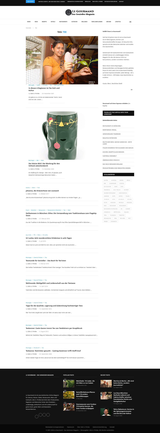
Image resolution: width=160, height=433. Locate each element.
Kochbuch (121, 199)
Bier (105, 183)
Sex (121, 209)
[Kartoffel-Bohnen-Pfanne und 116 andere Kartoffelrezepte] (68, 395)
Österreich (114, 221)
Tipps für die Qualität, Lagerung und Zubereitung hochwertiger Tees (54, 306)
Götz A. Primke (34, 93)
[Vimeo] (124, 4)
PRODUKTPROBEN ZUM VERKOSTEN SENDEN (116, 168)
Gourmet (126, 189)
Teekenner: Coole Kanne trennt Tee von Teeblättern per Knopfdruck (54, 328)
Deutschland (107, 186)
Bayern (121, 180)
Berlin (128, 180)
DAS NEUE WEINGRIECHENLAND (112, 164)
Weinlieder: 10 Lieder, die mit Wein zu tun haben (85, 382)
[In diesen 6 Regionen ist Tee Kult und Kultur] (62, 60)
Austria (106, 180)
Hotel (113, 196)
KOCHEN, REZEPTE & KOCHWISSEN (113, 152)
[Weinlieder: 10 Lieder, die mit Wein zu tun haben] (68, 383)
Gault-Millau (117, 189)
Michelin (121, 202)
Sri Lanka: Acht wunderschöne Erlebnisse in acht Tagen (49, 238)
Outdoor (74, 21)
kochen (129, 199)
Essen (115, 186)
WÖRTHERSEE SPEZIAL (109, 130)
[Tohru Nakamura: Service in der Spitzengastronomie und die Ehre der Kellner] (106, 412)
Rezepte (44, 21)
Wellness (84, 21)
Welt (129, 218)
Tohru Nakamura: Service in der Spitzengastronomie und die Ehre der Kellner (124, 411)
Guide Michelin (123, 193)
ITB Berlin (106, 199)
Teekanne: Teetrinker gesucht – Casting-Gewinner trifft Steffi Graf (53, 351)
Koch (113, 199)
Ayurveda (113, 180)
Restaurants (63, 21)
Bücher (108, 21)
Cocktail (121, 183)
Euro (122, 186)
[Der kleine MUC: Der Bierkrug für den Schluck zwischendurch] (62, 135)
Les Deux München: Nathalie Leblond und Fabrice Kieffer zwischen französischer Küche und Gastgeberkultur (123, 397)
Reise (36, 21)
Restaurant (113, 205)
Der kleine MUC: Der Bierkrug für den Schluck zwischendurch (44, 164)
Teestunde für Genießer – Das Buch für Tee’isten (46, 260)
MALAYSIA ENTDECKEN (110, 138)
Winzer (106, 221)
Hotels (53, 21)
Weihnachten (107, 218)
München (113, 202)
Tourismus (113, 215)
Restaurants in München (110, 209)
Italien (127, 196)
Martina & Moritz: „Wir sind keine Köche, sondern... (52, 1)
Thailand (126, 212)
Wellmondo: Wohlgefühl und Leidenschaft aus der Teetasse (50, 283)
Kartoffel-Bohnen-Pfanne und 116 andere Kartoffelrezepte (85, 394)
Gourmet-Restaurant (110, 193)
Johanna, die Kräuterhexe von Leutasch (42, 191)
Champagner (112, 183)
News (29, 21)
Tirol (105, 215)
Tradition (121, 215)
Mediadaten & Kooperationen (75, 1)
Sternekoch (107, 212)
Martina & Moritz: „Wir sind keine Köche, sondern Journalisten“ (124, 383)
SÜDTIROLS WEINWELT (110, 156)
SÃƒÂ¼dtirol (117, 212)
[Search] (133, 21)
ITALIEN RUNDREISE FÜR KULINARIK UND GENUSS (118, 148)
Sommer (128, 209)
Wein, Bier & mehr (97, 21)
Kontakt (121, 1)
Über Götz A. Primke (97, 1)
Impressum (87, 1)
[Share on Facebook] (45, 103)
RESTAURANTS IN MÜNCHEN (111, 126)
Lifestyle (118, 21)
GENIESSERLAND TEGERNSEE (112, 134)
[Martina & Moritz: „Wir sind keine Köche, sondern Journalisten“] (106, 383)
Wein (115, 218)
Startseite (28, 28)
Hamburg (106, 196)
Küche (105, 202)
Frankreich (107, 189)
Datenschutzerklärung (111, 1)
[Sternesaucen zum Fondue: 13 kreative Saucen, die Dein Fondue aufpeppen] (68, 407)
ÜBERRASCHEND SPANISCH (111, 160)
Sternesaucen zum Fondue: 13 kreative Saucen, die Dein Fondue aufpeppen (86, 406)
